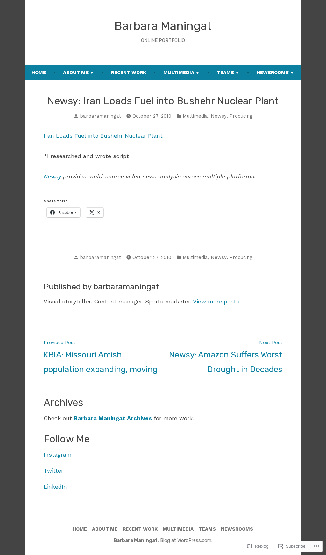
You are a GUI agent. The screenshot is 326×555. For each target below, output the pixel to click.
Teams (225, 72)
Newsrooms (273, 72)
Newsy (219, 116)
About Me (76, 72)
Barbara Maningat (163, 26)
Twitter (53, 470)
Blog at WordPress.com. (186, 540)
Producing (241, 116)
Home (39, 72)
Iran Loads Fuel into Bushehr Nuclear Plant (103, 135)
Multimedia (178, 72)
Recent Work (128, 72)
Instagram (58, 454)
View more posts (216, 301)
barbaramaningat (100, 116)
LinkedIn (55, 486)
